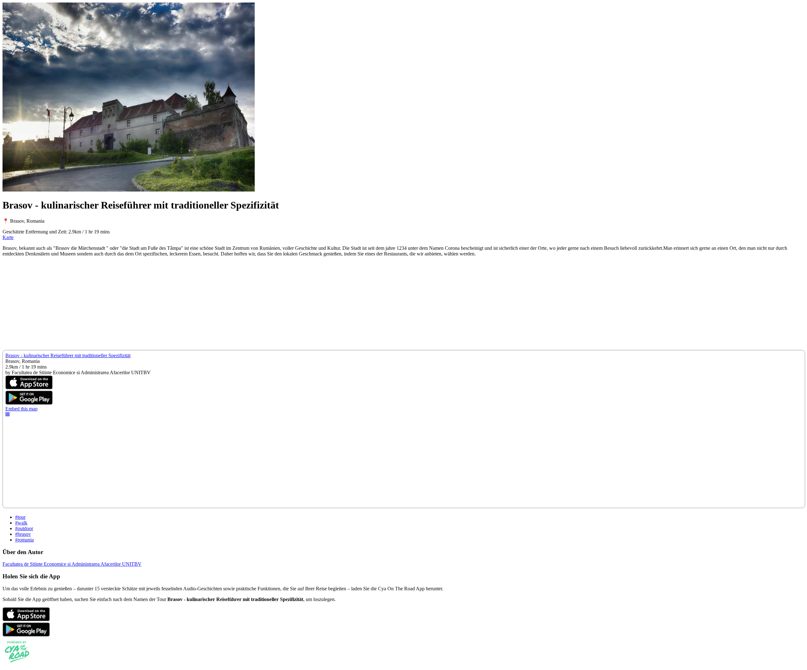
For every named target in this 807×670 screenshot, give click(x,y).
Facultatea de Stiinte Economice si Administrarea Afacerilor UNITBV (72, 564)
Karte (8, 237)
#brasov (23, 534)
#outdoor (24, 528)
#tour (20, 517)
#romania (24, 539)
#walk (21, 522)
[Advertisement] (192, 306)
